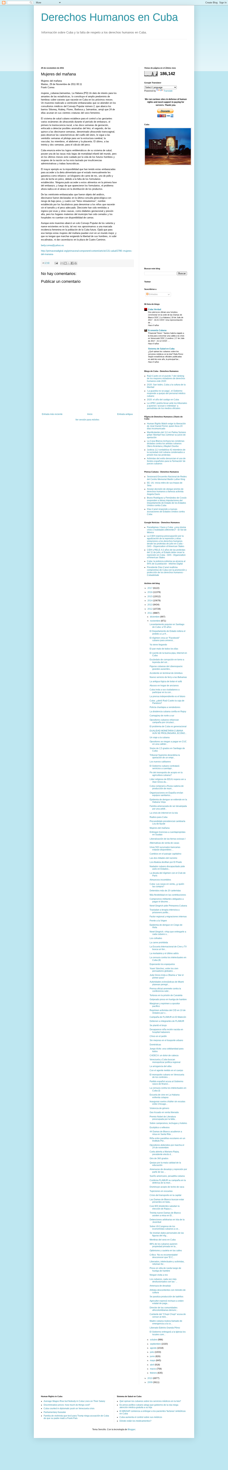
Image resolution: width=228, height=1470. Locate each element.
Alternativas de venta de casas (164, 843)
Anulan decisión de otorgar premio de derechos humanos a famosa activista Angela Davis (165, 491)
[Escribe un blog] (65, 263)
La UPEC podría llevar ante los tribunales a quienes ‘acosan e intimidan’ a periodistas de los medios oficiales (167, 406)
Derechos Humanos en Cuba (109, 17)
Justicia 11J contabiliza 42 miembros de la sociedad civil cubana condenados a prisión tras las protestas (166, 452)
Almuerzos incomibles (160, 880)
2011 (150, 613)
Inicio (89, 414)
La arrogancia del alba (161, 1066)
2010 (150, 1378)
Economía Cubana (157, 330)
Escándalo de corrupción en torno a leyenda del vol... (167, 660)
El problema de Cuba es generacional (168, 726)
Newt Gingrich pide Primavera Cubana (168, 905)
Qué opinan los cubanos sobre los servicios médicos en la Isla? (150, 1401)
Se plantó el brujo (158, 1025)
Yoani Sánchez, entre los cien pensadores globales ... (164, 969)
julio (152, 1352)
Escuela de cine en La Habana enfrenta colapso (165, 1096)
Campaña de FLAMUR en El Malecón (168, 1017)
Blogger (131, 1429)
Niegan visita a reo (159, 1275)
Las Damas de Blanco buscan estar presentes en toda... (167, 1200)
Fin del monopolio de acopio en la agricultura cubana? (166, 773)
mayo (153, 1360)
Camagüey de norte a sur (162, 715)
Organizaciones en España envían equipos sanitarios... (166, 794)
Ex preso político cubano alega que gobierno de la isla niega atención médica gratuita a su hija (149, 1406)
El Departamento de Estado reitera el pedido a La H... (167, 632)
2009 (150, 1382)
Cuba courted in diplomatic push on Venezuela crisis (69, 1408)
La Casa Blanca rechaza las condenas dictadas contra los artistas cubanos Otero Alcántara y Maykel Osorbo (165, 443)
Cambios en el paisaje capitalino (165, 854)
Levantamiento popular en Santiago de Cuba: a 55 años (167, 625)
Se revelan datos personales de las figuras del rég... (167, 1234)
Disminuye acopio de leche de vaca (167, 1187)
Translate (168, 91)
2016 (150, 592)
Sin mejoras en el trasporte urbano (166, 1040)
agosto (153, 1348)
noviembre (155, 621)
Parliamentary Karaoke (55, 1412)
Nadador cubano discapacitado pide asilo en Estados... (167, 867)
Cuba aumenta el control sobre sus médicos (141, 1417)
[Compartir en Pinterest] (75, 263)
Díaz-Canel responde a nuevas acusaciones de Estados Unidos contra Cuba (166, 512)
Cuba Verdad (154, 309)
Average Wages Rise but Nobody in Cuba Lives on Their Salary (74, 1401)
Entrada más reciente (52, 414)
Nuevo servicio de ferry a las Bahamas (168, 677)
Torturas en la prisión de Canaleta (166, 995)
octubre (154, 1339)
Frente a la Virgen (158, 920)
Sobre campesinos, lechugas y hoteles (168, 1123)
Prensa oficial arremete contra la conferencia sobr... (165, 989)
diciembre (155, 616)
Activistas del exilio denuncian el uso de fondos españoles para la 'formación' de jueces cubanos (166, 461)
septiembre (155, 1344)
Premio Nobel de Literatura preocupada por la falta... (163, 1117)
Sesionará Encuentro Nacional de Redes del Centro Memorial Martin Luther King (167, 477)
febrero (153, 1373)
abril (152, 1364)
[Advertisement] (106, 53)
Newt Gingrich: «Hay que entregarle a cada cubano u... (168, 932)
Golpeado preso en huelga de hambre (168, 999)
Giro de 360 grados (159, 1158)
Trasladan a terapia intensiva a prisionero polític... (165, 911)
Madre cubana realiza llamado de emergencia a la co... (166, 1322)
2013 (150, 604)
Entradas (153, 294)
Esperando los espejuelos (162, 964)
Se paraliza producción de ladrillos (166, 1296)
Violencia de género (159, 1108)
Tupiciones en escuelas (161, 1191)
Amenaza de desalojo (160, 1286)
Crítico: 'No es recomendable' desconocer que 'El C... (164, 1256)
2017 (150, 588)
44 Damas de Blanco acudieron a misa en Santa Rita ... (166, 1132)
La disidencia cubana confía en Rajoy (168, 711)
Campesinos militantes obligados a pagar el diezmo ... (167, 900)
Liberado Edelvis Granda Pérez (165, 1327)
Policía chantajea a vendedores (165, 707)
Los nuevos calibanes (160, 761)
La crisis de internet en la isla (164, 813)
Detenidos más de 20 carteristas (165, 890)
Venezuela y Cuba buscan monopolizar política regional (165, 1060)
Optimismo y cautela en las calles (166, 1250)
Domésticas (155, 1044)
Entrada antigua (125, 414)
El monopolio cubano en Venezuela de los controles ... (167, 1075)
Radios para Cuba (158, 817)
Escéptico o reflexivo (160, 1127)
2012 (150, 609)
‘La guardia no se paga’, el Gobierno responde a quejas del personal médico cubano (166, 393)
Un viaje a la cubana (160, 737)
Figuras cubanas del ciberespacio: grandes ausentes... (166, 667)
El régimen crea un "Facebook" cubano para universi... (165, 639)
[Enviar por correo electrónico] (62, 263)
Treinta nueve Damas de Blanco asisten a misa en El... (165, 1214)
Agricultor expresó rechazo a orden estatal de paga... (167, 1302)
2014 (150, 600)
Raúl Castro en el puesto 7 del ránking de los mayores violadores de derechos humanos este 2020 (166, 378)
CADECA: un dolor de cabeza (164, 1055)
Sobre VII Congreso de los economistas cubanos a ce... (165, 1227)
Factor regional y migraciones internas (168, 916)
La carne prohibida (159, 942)
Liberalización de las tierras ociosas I (167, 839)
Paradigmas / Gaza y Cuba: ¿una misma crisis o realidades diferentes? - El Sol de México (166, 530)
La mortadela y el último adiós (164, 953)
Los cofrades (156, 938)
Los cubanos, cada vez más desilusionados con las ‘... (163, 1280)
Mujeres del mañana (160, 828)
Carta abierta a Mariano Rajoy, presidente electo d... (164, 1152)
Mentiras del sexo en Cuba (163, 1239)
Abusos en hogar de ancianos (164, 685)
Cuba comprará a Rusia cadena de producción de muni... (167, 787)
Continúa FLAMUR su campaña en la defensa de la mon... (168, 1181)
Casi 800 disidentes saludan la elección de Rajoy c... (165, 1207)
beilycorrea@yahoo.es (52, 245)
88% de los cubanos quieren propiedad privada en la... (163, 1245)
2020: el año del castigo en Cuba (163, 399)
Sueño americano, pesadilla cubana (167, 1176)
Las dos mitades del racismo (163, 858)
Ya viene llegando (158, 644)
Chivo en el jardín (158, 1036)
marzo (153, 1369)
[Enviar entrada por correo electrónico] (56, 263)
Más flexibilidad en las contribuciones (168, 895)
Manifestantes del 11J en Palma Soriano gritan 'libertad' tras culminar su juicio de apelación (166, 435)
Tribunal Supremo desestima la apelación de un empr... (165, 756)
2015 (150, 596)
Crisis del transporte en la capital (165, 1195)
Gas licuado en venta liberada (164, 1112)
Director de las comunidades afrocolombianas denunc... (164, 1308)
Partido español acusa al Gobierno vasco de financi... (166, 1082)
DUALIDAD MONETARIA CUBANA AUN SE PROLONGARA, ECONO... (168, 731)
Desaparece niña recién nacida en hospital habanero (166, 1030)
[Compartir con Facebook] (72, 263)
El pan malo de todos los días (164, 649)
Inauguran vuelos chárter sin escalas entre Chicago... (167, 1102)
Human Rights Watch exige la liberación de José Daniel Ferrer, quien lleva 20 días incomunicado (166, 426)
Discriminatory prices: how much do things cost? (67, 1405)
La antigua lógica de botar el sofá (166, 681)
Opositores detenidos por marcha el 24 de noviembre (167, 1146)
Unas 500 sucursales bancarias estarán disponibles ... (165, 848)
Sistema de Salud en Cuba (161, 348)
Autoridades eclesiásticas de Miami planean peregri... (167, 983)
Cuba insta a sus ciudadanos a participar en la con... (165, 690)
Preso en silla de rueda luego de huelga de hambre (165, 1269)
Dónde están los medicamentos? (135, 1421)
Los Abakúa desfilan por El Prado (166, 862)
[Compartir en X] (69, 263)
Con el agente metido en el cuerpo (166, 1070)
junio (152, 1356)
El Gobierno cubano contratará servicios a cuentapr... (164, 767)
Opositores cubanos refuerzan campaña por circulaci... (164, 721)
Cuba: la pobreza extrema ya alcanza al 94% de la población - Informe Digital (166, 562)
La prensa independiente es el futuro (167, 696)
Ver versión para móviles (87, 419)
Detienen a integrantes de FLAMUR (167, 1021)
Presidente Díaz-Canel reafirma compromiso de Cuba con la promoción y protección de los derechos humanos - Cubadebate (167, 571)
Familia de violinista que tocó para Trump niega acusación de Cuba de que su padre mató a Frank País (76, 1417)
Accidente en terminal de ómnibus (166, 673)
